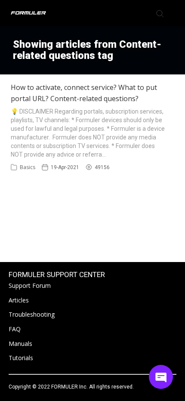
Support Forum (30, 285)
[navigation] (174, 13)
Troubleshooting (32, 314)
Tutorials (21, 358)
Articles (19, 300)
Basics (27, 167)
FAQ (15, 329)
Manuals (20, 343)
